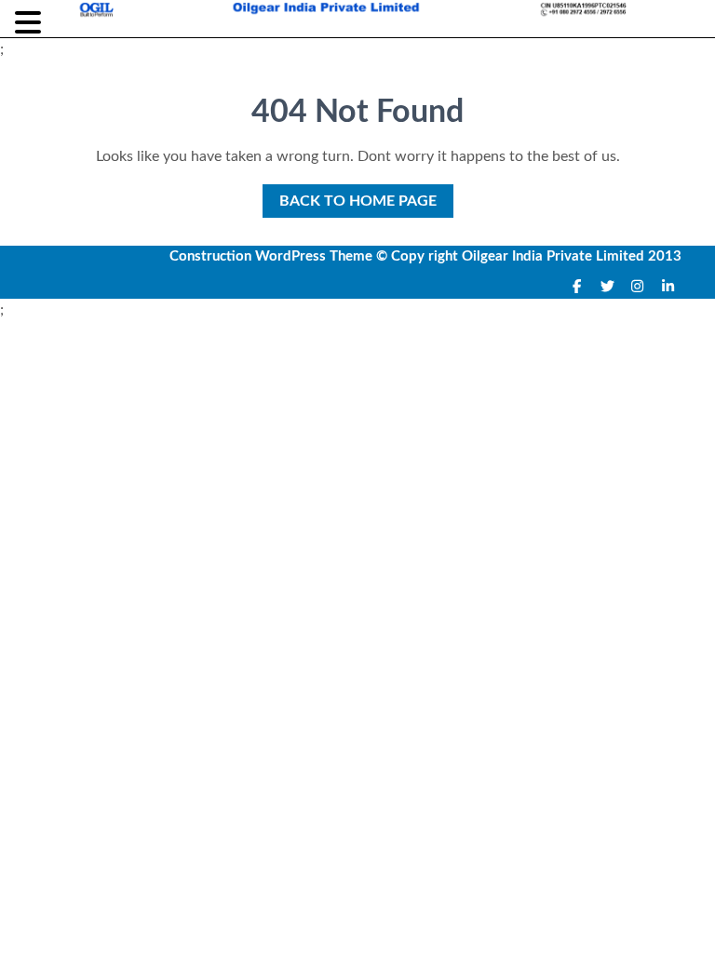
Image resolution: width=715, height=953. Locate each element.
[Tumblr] (638, 287)
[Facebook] (576, 287)
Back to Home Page (350, 196)
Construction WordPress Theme (270, 256)
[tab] (30, 22)
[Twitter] (607, 287)
